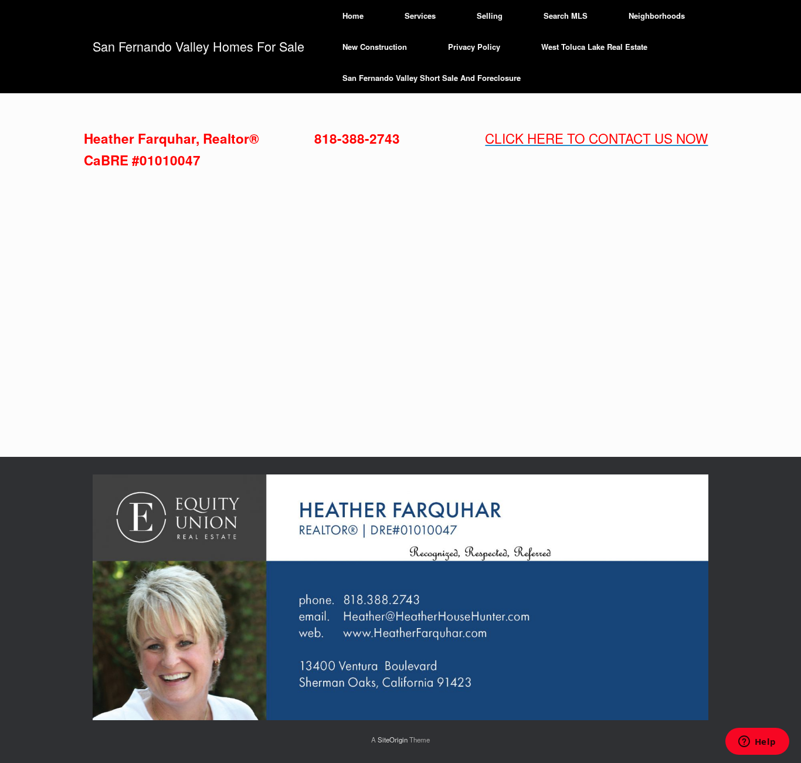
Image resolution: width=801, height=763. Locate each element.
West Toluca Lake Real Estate (594, 46)
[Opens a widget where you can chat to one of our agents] (757, 742)
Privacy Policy (474, 46)
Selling (490, 15)
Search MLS (566, 15)
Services (420, 15)
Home (353, 15)
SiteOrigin (393, 739)
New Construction (374, 46)
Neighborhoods (657, 15)
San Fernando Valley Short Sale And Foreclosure (431, 77)
